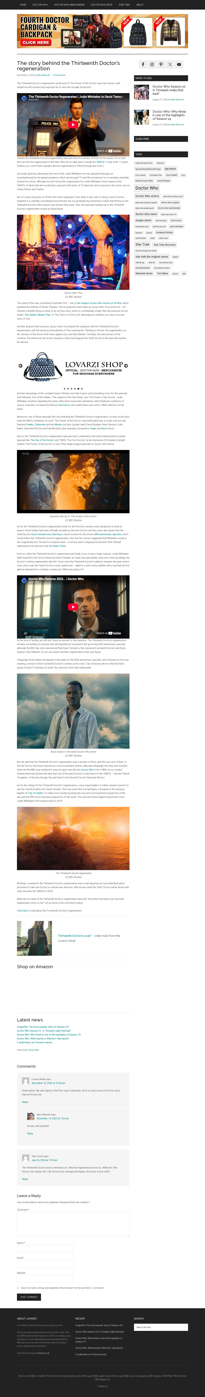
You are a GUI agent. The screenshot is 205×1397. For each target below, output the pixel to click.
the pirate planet (143, 268)
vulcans (175, 274)
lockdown (139, 233)
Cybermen (40, 424)
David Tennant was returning (46, 534)
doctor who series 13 (168, 214)
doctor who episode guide (145, 208)
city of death (171, 175)
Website (21, 1272)
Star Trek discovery (165, 244)
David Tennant (163, 180)
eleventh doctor (161, 221)
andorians (160, 163)
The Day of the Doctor (42, 440)
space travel (163, 238)
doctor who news (146, 214)
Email (20, 1258)
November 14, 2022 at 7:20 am (53, 1118)
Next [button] (126, 366)
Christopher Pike (156, 175)
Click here (22, 910)
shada (152, 238)
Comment (23, 1209)
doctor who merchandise (169, 208)
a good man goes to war (144, 163)
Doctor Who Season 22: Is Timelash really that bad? (44, 1030)
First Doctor (176, 220)
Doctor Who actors (147, 196)
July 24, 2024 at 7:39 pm (44, 1160)
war (183, 273)
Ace (103, 428)
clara (183, 175)
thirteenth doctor (144, 273)
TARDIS (100, 162)
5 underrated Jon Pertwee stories (34, 1042)
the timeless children (162, 268)
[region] (73, 366)
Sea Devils (64, 405)
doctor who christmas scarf (173, 196)
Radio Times (59, 546)
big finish (170, 168)
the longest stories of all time (99, 303)
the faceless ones (165, 263)
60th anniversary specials (107, 534)
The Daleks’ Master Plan (37, 314)
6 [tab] (82, 389)
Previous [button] (20, 366)
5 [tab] (78, 389)
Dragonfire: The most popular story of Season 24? (43, 1026)
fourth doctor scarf (142, 227)
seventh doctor (141, 238)
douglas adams (143, 220)
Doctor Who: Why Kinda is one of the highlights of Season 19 (49, 1034)
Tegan (93, 428)
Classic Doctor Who (144, 180)
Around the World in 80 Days (148, 169)
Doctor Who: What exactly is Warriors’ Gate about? (43, 1038)
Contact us (102, 1386)
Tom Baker (162, 273)
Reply (25, 1102)
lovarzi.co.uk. (43, 1353)
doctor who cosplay (170, 202)
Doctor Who (87, 769)
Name (21, 1243)
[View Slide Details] (73, 366)
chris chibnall (140, 175)
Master (58, 424)
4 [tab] (75, 389)
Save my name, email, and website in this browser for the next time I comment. (62, 1287)
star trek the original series (152, 256)
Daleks (30, 424)
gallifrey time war (159, 227)
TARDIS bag (140, 263)
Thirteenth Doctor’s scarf (74, 936)
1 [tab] (64, 389)
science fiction (164, 232)
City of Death (35, 793)
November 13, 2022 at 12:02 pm (48, 1083)
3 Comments (59, 75)
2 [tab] (68, 389)
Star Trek (142, 244)
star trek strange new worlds (146, 251)
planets (149, 233)
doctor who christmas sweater (146, 203)
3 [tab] (71, 389)
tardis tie (152, 263)
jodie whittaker (176, 226)
